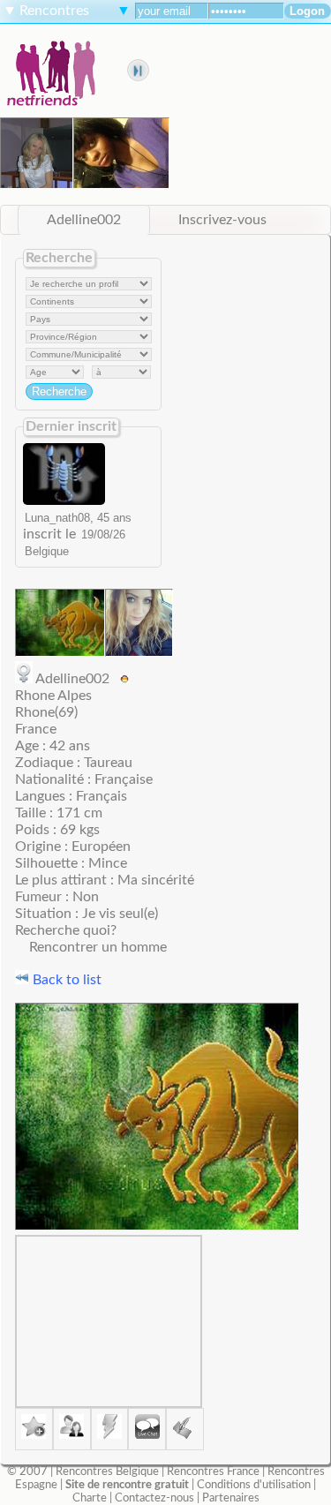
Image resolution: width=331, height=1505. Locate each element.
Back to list (65, 980)
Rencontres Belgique (107, 1471)
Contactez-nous (154, 1498)
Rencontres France (213, 1471)
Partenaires (231, 1498)
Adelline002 (84, 220)
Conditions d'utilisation (254, 1484)
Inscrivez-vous (222, 220)
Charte (89, 1498)
